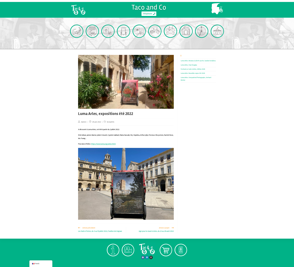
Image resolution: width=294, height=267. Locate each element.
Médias (128, 260)
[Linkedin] (147, 257)
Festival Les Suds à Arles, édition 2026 (193, 69)
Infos (113, 260)
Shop (166, 260)
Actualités (110, 122)
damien (83, 122)
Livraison (139, 42)
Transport (77, 42)
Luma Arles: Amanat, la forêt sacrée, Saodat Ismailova (198, 61)
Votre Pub (124, 42)
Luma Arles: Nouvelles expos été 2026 (193, 73)
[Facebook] (143, 257)
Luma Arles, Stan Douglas (189, 65)
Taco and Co (148, 7)
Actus (180, 260)
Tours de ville (92, 42)
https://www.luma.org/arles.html (103, 144)
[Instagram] (151, 257)
